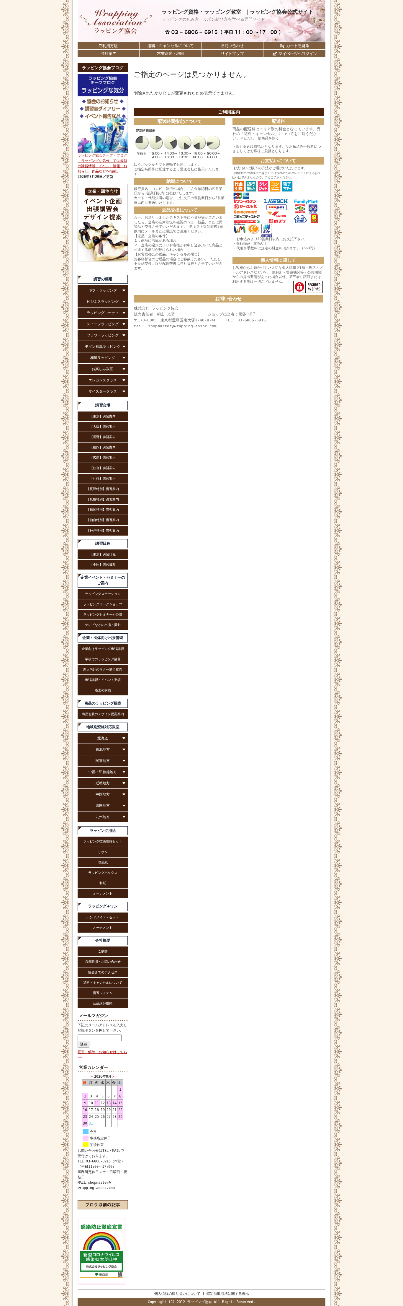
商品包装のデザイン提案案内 (103, 714)
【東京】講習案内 (103, 416)
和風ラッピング (102, 358)
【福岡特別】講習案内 (102, 509)
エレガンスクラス (103, 380)
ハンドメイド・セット (102, 917)
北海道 (102, 738)
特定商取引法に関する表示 (228, 1294)
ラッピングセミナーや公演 (102, 614)
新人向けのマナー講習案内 (102, 669)
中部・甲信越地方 (103, 772)
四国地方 (103, 806)
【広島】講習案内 (103, 457)
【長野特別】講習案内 (102, 489)
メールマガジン (93, 1015)
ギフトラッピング (103, 290)
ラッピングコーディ (103, 313)
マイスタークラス (103, 391)
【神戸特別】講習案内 (102, 530)
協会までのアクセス (102, 972)
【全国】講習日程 (103, 564)
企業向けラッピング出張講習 (103, 648)
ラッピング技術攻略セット (102, 841)
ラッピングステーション (103, 594)
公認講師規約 (102, 1003)
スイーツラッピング (103, 324)
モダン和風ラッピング (102, 346)
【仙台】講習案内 (103, 468)
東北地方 (103, 749)
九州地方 (103, 817)
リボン (103, 852)
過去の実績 (103, 690)
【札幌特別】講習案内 (102, 499)
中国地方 (103, 794)
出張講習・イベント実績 (103, 680)
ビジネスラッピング (103, 302)
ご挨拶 (103, 951)
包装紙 (103, 862)
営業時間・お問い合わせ (103, 961)
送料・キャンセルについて (102, 982)
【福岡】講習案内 (103, 447)
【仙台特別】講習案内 (102, 520)
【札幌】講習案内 (103, 478)
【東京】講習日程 (103, 554)
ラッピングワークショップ (102, 604)
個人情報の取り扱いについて (177, 1294)
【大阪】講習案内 (103, 426)
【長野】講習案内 (103, 437)
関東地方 (103, 761)
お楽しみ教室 (103, 369)
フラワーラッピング (103, 335)
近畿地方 (103, 783)
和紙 (102, 883)
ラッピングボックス (102, 872)
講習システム (102, 993)
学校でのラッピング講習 (103, 659)
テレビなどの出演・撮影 (103, 625)
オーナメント (102, 893)
